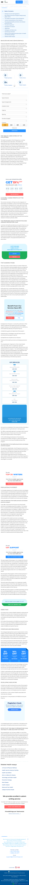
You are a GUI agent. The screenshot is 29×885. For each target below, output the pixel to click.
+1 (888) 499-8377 (14, 248)
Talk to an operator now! (14, 604)
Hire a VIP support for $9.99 (14, 556)
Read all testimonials (14, 813)
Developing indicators (10, 31)
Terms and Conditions (7, 875)
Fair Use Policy (14, 876)
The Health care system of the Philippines (14, 18)
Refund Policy (23, 875)
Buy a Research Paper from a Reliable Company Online (14, 843)
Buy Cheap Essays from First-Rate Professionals (14, 842)
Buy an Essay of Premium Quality (14, 840)
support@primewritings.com (14, 249)
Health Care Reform (6, 772)
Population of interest (10, 26)
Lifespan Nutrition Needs (8, 789)
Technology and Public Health (9, 777)
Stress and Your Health (7, 787)
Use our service (14, 194)
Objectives (7, 28)
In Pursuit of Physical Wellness (9, 767)
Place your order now (14, 806)
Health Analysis (6, 784)
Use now (10, 317)
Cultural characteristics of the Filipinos (13, 20)
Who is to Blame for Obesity (9, 775)
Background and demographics (12, 13)
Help (19, 317)
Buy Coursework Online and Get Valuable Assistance (14, 839)
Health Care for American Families (10, 770)
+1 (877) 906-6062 (14, 246)
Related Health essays (10, 36)
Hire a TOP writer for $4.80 (14, 483)
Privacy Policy (16, 875)
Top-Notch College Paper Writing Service (14, 846)
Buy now (14, 256)
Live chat (14, 253)
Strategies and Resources (10, 30)
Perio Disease (5, 782)
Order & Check (14, 709)
